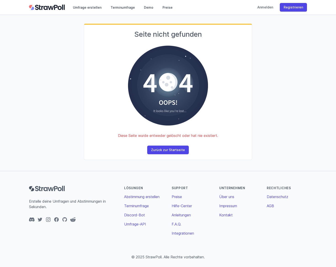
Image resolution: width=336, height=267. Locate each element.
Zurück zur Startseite (168, 150)
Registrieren (293, 7)
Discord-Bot (134, 215)
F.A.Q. (176, 224)
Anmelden (265, 7)
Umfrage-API (135, 224)
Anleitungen (181, 215)
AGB (270, 206)
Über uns (226, 196)
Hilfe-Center (182, 206)
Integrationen (183, 233)
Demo (148, 7)
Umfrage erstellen (87, 7)
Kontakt (226, 215)
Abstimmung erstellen (142, 196)
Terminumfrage (123, 7)
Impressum (228, 206)
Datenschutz (277, 196)
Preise (168, 7)
